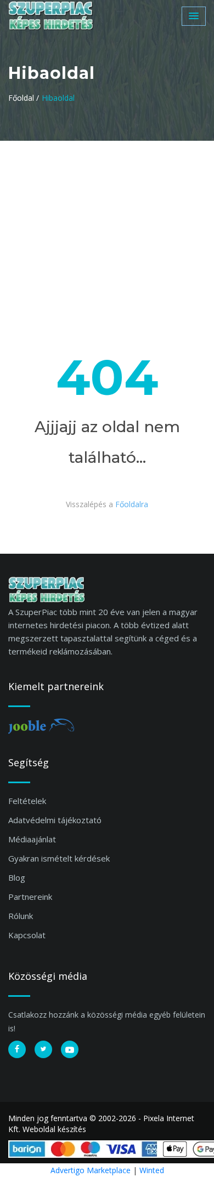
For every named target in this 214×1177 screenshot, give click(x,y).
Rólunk (20, 915)
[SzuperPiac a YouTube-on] (69, 1049)
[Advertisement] (107, 223)
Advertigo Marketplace (90, 1170)
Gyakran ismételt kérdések (59, 858)
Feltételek (27, 800)
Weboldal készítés (54, 1129)
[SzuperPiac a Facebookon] (17, 1049)
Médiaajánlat (32, 839)
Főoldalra (131, 504)
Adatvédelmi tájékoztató (55, 819)
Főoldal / (23, 98)
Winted (151, 1170)
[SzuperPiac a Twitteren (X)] (43, 1049)
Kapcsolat (27, 934)
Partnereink (30, 896)
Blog (16, 877)
